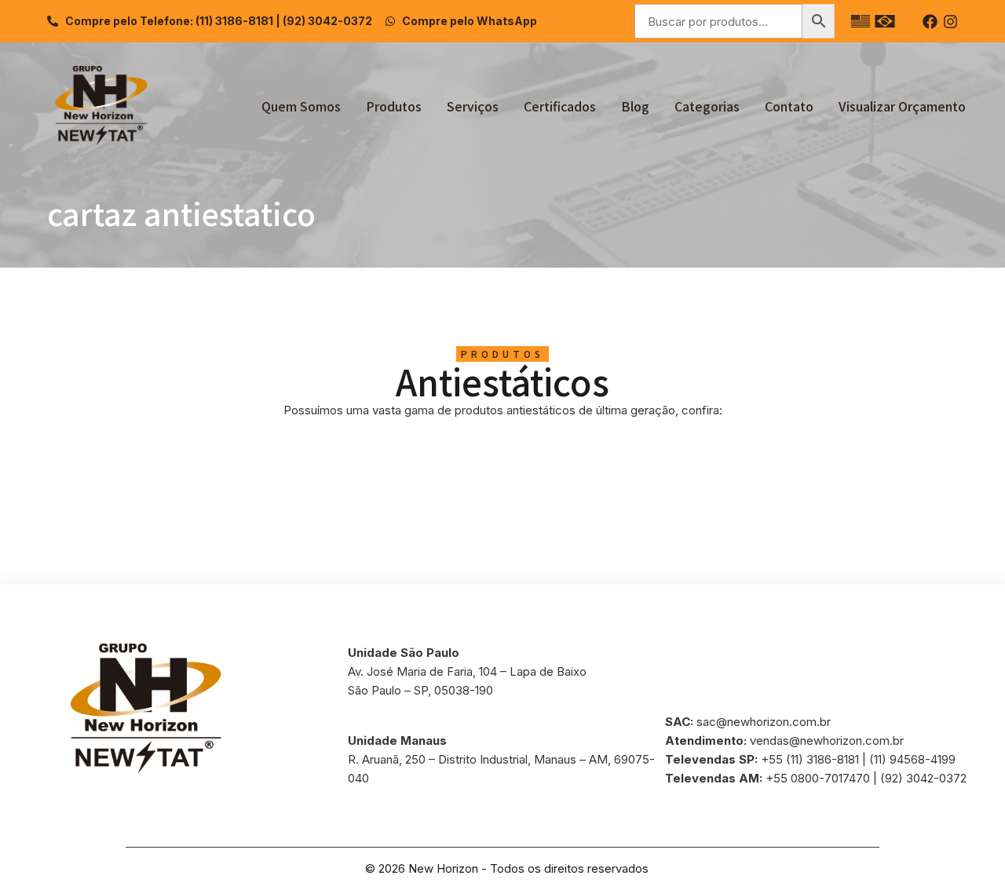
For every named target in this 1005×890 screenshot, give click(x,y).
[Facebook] (930, 21)
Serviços (473, 106)
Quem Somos (301, 106)
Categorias (707, 106)
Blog (635, 106)
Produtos (394, 106)
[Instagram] (950, 21)
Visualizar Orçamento (902, 106)
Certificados (560, 106)
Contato (789, 106)
